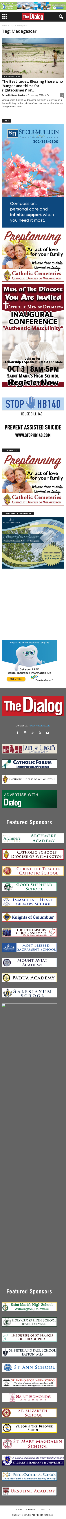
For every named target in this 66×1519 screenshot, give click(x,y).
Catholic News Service (13, 95)
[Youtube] (48, 733)
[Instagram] (26, 733)
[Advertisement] (33, 604)
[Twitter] (41, 733)
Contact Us (45, 1509)
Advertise (31, 1509)
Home (4, 25)
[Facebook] (18, 733)
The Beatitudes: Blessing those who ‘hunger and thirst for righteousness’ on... (32, 86)
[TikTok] (33, 733)
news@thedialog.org (39, 725)
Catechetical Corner (12, 76)
